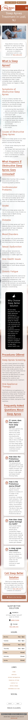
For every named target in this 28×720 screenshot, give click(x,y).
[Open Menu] (26, 8)
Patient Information (14, 677)
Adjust (10, 703)
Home (14, 671)
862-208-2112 (17, 55)
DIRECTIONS (15, 620)
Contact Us (14, 683)
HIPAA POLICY (14, 714)
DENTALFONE (14, 718)
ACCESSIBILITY (22, 714)
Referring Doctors (14, 688)
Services (14, 674)
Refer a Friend (14, 686)
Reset (18, 703)
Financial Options (14, 680)
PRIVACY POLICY (5, 714)
